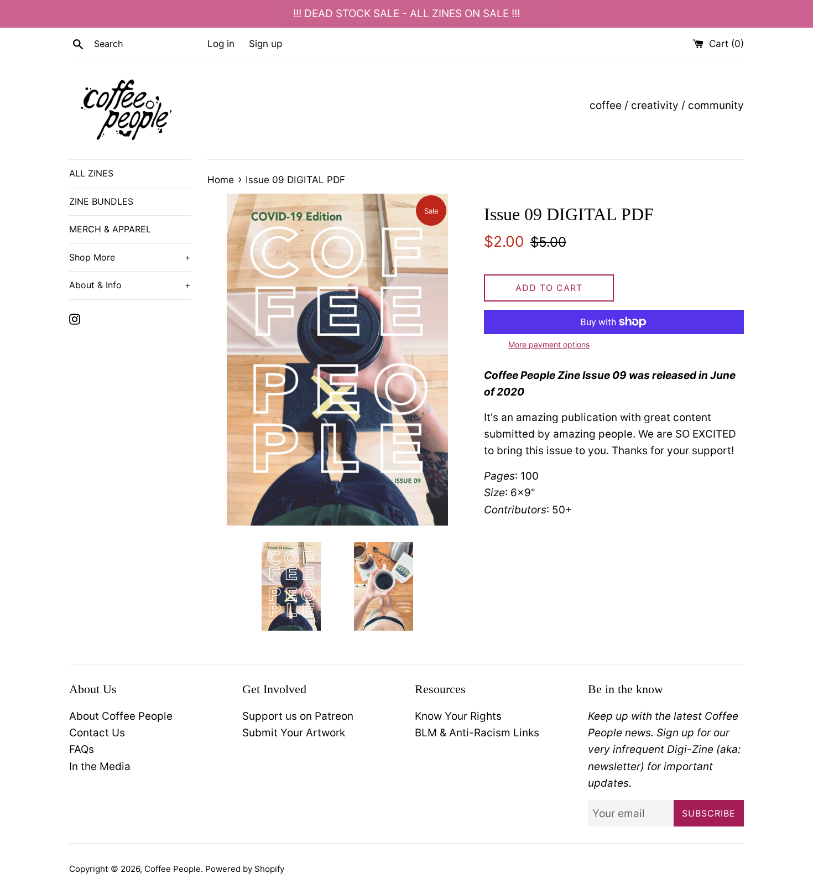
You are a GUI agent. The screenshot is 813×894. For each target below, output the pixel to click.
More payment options (549, 344)
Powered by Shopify (244, 869)
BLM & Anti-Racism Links (477, 732)
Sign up (265, 43)
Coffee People (172, 869)
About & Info (130, 284)
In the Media (100, 766)
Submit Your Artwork (293, 732)
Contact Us (97, 732)
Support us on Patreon (297, 716)
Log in (220, 43)
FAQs (81, 749)
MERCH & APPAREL (110, 229)
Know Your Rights (458, 716)
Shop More (130, 257)
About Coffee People (121, 716)
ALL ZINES (91, 173)
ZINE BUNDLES (101, 201)
